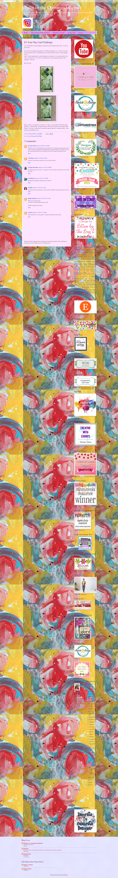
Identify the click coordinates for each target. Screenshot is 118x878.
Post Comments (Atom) (33, 253)
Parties (84, 280)
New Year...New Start (92, 769)
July (90, 727)
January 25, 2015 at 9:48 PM (45, 167)
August (91, 724)
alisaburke (25, 848)
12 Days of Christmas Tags (83, 247)
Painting (94, 279)
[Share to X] (49, 134)
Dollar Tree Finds (81, 268)
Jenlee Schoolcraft (92, 273)
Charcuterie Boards (85, 257)
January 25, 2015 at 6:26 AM (40, 158)
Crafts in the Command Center (51, 7)
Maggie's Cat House (28, 865)
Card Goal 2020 (92, 254)
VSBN (82, 292)
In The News (85, 271)
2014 (89, 777)
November (91, 717)
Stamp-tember (77, 289)
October (91, 719)
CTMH (85, 264)
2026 (89, 684)
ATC (92, 249)
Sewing (79, 287)
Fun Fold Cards (81, 269)
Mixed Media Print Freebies (40, 33)
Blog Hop (94, 252)
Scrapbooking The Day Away (81, 286)
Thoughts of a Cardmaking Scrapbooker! (33, 843)
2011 (89, 785)
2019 (89, 701)
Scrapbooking (91, 284)
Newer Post (25, 250)
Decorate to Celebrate (78, 266)
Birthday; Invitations (78, 252)
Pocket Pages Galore (92, 744)
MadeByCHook (27, 854)
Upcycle (79, 291)
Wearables (93, 292)
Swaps (82, 289)
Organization (90, 279)
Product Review (89, 282)
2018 (89, 704)
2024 (89, 689)
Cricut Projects (86, 261)
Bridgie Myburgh (32, 198)
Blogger (66, 875)
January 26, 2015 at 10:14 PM (41, 178)
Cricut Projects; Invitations (86, 263)
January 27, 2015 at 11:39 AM (39, 212)
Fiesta (94, 268)
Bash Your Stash (81, 251)
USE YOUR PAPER (86, 291)
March (91, 736)
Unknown (30, 212)
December (91, 713)
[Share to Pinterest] (52, 134)
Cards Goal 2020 (92, 256)
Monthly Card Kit (58, 33)
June (90, 729)
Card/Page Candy (78, 256)
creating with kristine (33, 167)
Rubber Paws (81, 284)
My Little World (32, 146)
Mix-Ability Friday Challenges (92, 764)
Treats (75, 291)
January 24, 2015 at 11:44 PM (42, 145)
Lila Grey (89, 274)
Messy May (88, 276)
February (91, 739)
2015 (89, 711)
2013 (89, 780)
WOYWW (77, 294)
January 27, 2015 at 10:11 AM (43, 198)
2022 (89, 694)
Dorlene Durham (78, 692)
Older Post (67, 250)
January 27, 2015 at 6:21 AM (39, 187)
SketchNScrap (85, 287)
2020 (89, 699)
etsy (86, 267)
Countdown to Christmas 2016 (80, 259)
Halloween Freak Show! (28, 844)
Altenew (82, 249)
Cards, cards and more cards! (91, 749)
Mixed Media (39, 136)
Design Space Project (89, 266)
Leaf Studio (84, 274)
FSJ (75, 269)
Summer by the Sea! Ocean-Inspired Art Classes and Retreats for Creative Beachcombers (42, 850)
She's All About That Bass (92, 759)
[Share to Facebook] (51, 134)
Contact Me (71, 33)
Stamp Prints (93, 287)
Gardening (88, 269)
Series (75, 287)
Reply (29, 153)
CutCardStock (92, 264)
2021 (89, 696)
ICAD (79, 271)
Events (81, 33)
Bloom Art (77, 254)
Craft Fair (89, 259)
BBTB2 (89, 251)
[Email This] (46, 134)
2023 (89, 691)
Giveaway (93, 269)
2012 (89, 782)
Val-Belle (30, 187)
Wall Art (85, 292)
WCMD (89, 292)
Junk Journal (77, 275)
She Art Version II (92, 773)
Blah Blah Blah (87, 252)
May (90, 732)
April (90, 734)
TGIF (86, 289)
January (91, 741)
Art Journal (88, 249)
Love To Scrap (81, 277)
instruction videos (80, 273)
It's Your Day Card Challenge (92, 754)
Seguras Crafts (93, 286)
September (91, 722)
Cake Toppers (84, 254)
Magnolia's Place (27, 869)
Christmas (93, 258)
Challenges (33, 136)
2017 (89, 706)
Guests (75, 271)
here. (34, 59)
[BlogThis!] (47, 134)
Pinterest (88, 280)
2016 (89, 708)
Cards (29, 136)
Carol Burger (31, 178)
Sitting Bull (25, 855)
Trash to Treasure (92, 289)
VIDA (79, 292)
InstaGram (93, 271)
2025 (89, 686)
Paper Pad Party (78, 280)
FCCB (91, 268)
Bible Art (94, 251)
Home (26, 33)
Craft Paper (31, 158)
